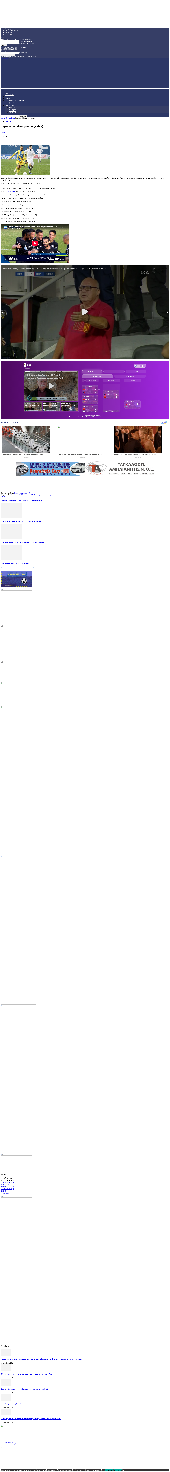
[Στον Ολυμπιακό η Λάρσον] (6, 1400)
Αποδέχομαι (109, 1470)
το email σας (23, 53)
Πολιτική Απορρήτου (11, 30)
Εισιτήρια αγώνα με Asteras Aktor (15, 563)
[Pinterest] (18, 139)
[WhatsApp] (25, 139)
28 (2, 1191)
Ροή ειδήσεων (9, 32)
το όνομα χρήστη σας (25, 41)
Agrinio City (13, 112)
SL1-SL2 (8, 96)
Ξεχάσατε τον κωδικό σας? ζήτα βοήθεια (13, 47)
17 (8, 1186)
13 (13, 1184)
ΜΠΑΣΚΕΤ (12, 111)
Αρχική (7, 93)
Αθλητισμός (12, 109)
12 (11, 1184)
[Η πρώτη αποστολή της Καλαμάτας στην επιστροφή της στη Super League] (6, 1415)
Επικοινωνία (8, 34)
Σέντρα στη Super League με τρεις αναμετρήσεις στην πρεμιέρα (26, 1374)
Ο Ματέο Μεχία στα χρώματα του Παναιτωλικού (21, 521)
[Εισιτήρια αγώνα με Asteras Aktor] (11, 559)
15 (4, 1186)
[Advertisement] (85, 74)
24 (8, 1189)
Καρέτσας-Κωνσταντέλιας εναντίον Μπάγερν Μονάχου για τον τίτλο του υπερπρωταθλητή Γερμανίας (41, 1359)
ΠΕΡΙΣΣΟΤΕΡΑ (10, 105)
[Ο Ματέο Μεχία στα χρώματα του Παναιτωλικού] (11, 517)
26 (11, 1189)
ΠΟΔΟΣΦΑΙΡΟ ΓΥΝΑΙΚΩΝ (14, 100)
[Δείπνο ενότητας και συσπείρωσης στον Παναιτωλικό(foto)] (6, 1385)
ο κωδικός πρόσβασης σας (27, 43)
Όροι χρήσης (9, 29)
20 (13, 1186)
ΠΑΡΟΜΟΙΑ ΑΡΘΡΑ (8, 500)
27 (13, 1189)
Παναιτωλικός (9, 95)
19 (11, 1186)
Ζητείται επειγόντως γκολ (22, 493)
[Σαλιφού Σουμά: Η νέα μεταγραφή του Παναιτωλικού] (11, 538)
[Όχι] (123, 1470)
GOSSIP (7, 104)
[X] (11, 139)
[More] (32, 139)
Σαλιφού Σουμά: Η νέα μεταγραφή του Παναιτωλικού (22, 542)
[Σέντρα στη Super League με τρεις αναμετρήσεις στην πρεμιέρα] (6, 1370)
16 (6, 1186)
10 (8, 1184)
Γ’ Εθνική (8, 98)
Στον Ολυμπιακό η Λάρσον (11, 1404)
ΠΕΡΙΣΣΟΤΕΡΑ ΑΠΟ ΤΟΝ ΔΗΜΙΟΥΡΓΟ (29, 500)
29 (4, 1191)
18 (10, 1186)
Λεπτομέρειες (118, 1470)
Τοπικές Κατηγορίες (11, 102)
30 (6, 1191)
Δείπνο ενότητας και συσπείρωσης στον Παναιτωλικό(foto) (24, 1389)
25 (10, 1189)
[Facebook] (4, 139)
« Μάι (3, 1193)
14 (2, 1186)
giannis (3, 133)
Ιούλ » (8, 1193)
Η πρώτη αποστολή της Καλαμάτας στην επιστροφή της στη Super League (31, 1419)
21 (2, 1189)
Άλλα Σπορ (12, 107)
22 (4, 1189)
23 (6, 1189)
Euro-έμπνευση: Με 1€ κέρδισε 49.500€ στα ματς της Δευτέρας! (31, 495)
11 (9, 1184)
